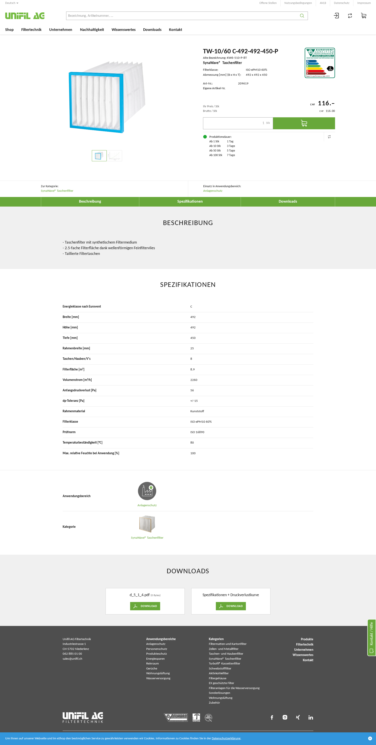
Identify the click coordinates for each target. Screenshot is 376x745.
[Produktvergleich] (350, 16)
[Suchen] (302, 16)
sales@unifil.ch (72, 659)
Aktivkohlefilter (219, 673)
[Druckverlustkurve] (114, 155)
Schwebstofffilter (220, 668)
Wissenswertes (124, 30)
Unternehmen (60, 30)
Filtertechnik (31, 30)
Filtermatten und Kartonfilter (228, 644)
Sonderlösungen (219, 693)
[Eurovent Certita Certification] (320, 63)
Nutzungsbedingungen (298, 3)
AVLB (323, 3)
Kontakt (175, 30)
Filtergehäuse (217, 678)
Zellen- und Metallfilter (223, 649)
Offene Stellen (268, 3)
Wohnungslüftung (158, 673)
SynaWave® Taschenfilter (57, 191)
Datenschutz (341, 3)
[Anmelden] (336, 16)
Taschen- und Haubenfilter (226, 654)
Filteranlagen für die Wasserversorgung (234, 688)
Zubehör (214, 703)
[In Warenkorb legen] (304, 123)
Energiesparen (155, 659)
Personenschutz (156, 649)
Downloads (152, 30)
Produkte (307, 639)
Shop (9, 30)
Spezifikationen (190, 201)
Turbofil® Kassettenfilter (224, 663)
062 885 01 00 (72, 654)
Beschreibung (90, 201)
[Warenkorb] (364, 16)
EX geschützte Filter (221, 683)
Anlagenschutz (212, 191)
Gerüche (151, 668)
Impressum (364, 3)
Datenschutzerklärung (226, 738)
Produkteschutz (156, 654)
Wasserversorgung (158, 678)
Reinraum (152, 663)
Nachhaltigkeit (92, 30)
